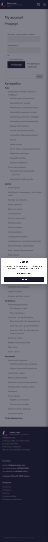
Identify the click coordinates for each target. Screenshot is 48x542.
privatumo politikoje (32, 268)
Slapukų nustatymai (24, 273)
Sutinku (24, 279)
